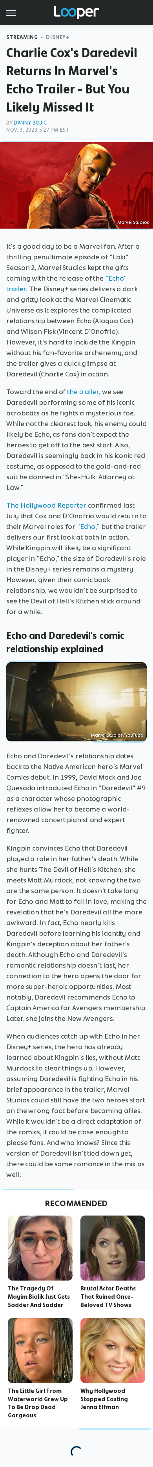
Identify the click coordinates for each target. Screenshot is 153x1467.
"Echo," (88, 526)
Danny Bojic (30, 122)
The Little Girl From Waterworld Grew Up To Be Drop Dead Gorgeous (38, 1403)
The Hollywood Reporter (46, 505)
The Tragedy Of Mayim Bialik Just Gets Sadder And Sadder (39, 1297)
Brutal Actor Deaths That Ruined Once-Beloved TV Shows (108, 1297)
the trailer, (83, 392)
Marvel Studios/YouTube (117, 735)
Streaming (22, 37)
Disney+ (57, 37)
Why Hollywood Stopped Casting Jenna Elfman (104, 1399)
